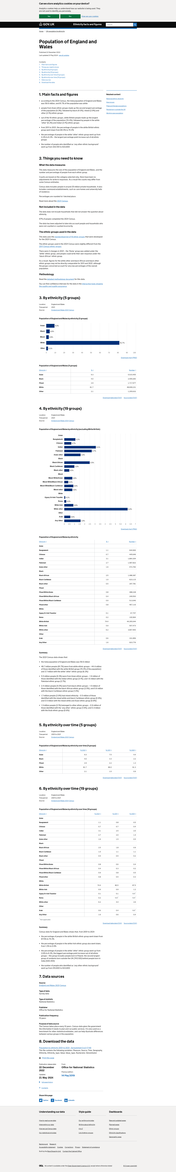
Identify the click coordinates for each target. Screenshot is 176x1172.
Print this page (48, 1058)
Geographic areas (115, 1137)
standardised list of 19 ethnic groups (70, 237)
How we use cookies (90, 16)
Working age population (114, 113)
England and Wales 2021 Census (62, 310)
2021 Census (62, 201)
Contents (44, 1088)
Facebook (58, 1100)
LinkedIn (71, 1100)
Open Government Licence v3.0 (79, 1166)
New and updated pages (117, 1121)
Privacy (77, 1147)
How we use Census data (47, 1129)
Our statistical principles (47, 1133)
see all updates (64, 55)
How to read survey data (47, 1121)
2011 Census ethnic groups (50, 246)
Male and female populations (116, 106)
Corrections (69, 1147)
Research (53, 1144)
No (70, 16)
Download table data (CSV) (112, 398)
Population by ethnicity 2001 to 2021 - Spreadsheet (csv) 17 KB (65, 1048)
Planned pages (114, 1125)
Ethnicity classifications (117, 1133)
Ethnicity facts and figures (87, 24)
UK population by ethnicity (55, 31)
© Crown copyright (130, 1166)
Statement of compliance (91, 1147)
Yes (49, 16)
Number (132, 370)
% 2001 (132, 750)
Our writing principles (86, 1121)
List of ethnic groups (86, 1133)
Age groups (110, 102)
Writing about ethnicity (87, 1125)
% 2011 (108, 750)
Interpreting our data (46, 1125)
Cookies (60, 1147)
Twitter (45, 1100)
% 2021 (83, 750)
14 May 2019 (68, 1075)
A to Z (81, 1129)
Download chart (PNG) (129, 358)
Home (41, 31)
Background (43, 1144)
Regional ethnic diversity (115, 99)
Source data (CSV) (130, 398)
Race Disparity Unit (54, 1151)
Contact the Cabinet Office (72, 1151)
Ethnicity (42, 370)
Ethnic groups (114, 1129)
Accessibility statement (47, 1147)
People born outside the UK (115, 109)
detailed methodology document (60, 279)
